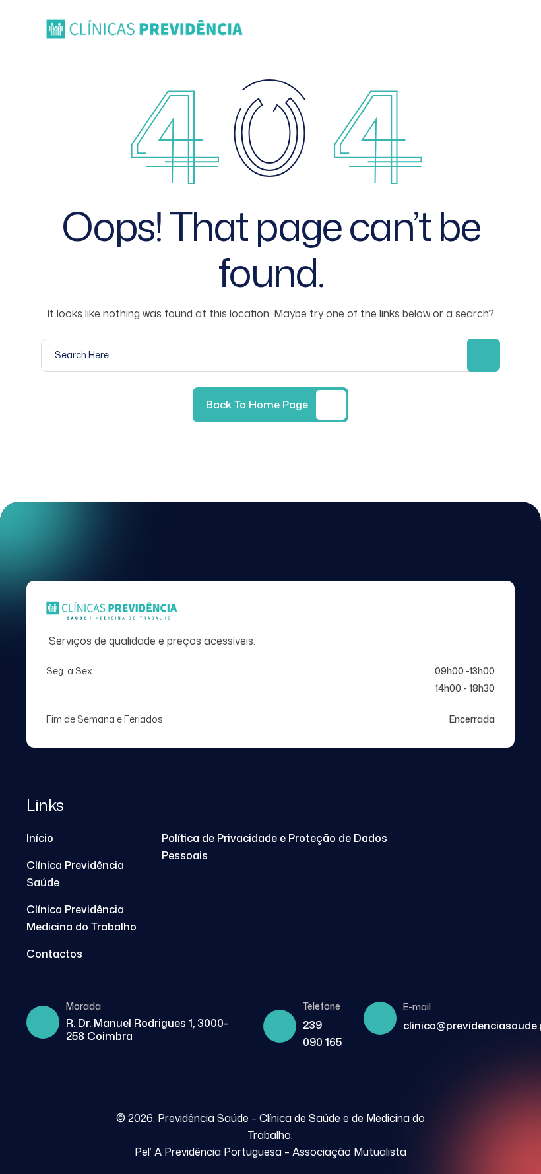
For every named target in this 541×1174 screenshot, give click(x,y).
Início (39, 838)
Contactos (54, 953)
